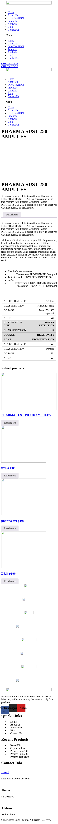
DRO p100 (8, 573)
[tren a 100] (23, 461)
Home (11, 12)
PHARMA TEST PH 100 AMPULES (26, 415)
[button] (29, 35)
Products (12, 21)
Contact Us (13, 29)
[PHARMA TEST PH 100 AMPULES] (29, 409)
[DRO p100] (23, 567)
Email (5, 772)
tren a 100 (8, 468)
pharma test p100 (12, 520)
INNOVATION (16, 18)
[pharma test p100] (23, 514)
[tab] (12, 215)
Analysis (12, 24)
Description (12, 214)
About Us (13, 15)
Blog (10, 26)
